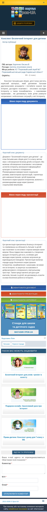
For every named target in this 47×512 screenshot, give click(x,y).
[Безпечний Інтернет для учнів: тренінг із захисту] (23, 364)
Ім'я (4, 477)
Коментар (7, 463)
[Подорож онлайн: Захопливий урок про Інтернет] (23, 395)
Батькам (7, 344)
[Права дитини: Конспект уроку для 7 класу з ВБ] (23, 426)
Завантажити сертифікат (24, 300)
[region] (23, 312)
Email (5, 485)
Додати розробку (24, 23)
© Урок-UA (11, 501)
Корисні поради (18, 344)
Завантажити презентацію (24, 294)
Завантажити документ (24, 288)
